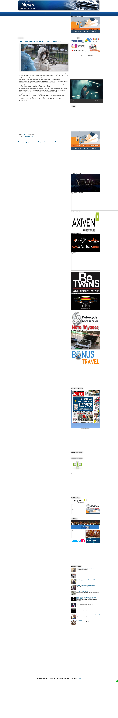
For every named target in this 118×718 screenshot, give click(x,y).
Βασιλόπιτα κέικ (79, 620)
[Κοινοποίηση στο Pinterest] (33, 134)
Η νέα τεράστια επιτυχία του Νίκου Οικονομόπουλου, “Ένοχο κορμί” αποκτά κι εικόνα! (86, 100)
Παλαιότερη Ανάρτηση (62, 142)
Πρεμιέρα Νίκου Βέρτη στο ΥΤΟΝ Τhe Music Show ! (85, 568)
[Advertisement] (43, 28)
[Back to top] (117, 681)
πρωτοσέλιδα (84, 428)
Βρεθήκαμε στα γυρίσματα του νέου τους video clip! (85, 585)
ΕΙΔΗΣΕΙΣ (25, 136)
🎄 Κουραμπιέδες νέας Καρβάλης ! (82, 591)
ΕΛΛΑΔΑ (30, 136)
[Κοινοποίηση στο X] (31, 134)
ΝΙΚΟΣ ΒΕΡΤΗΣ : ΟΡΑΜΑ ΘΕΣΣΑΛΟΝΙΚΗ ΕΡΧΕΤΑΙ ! (86, 603)
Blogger (79, 678)
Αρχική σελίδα (42, 142)
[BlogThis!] (30, 134)
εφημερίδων (88, 428)
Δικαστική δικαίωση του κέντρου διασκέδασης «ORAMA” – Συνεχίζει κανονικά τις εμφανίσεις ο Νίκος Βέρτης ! (86, 598)
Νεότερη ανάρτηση (24, 142)
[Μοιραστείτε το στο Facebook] (32, 134)
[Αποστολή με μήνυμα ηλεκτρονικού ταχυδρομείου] (29, 134)
